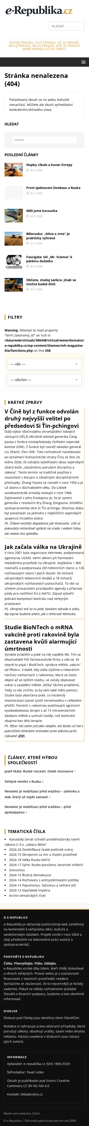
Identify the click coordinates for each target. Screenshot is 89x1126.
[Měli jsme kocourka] (14, 220)
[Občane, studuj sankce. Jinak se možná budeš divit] (14, 289)
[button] (83, 62)
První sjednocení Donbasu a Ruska (53, 188)
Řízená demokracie (30, 875)
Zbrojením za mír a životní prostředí (43, 854)
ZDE (21, 736)
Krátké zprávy (25, 402)
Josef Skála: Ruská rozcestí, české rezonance (39, 771)
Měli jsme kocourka (41, 211)
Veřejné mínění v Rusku (23, 781)
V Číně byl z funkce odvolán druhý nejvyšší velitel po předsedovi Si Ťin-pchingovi (42, 418)
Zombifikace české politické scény (41, 849)
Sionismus (17, 870)
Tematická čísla (26, 831)
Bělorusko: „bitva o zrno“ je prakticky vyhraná (48, 236)
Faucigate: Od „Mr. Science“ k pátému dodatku (49, 259)
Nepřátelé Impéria (29, 890)
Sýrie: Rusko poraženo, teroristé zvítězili (46, 865)
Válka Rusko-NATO (29, 860)
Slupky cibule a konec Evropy (49, 165)
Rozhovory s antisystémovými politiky (44, 880)
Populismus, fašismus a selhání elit (42, 885)
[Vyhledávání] (66, 26)
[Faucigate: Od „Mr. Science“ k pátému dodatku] (14, 266)
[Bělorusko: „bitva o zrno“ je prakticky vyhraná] (14, 243)
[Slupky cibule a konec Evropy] (14, 174)
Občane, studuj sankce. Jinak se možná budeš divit (51, 282)
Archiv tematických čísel (27, 895)
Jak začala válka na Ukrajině (43, 546)
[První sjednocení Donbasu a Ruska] (14, 197)
